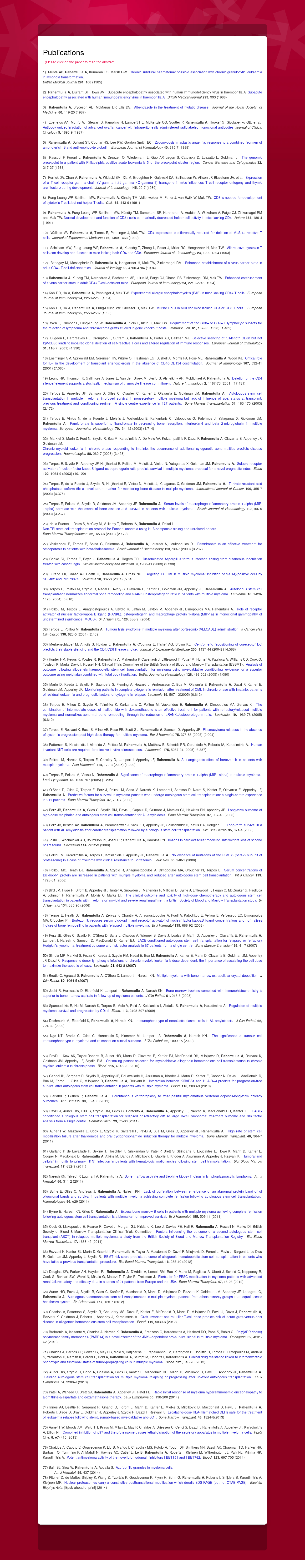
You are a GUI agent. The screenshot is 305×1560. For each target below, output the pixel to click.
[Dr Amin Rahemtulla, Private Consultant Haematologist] (49, 8)
